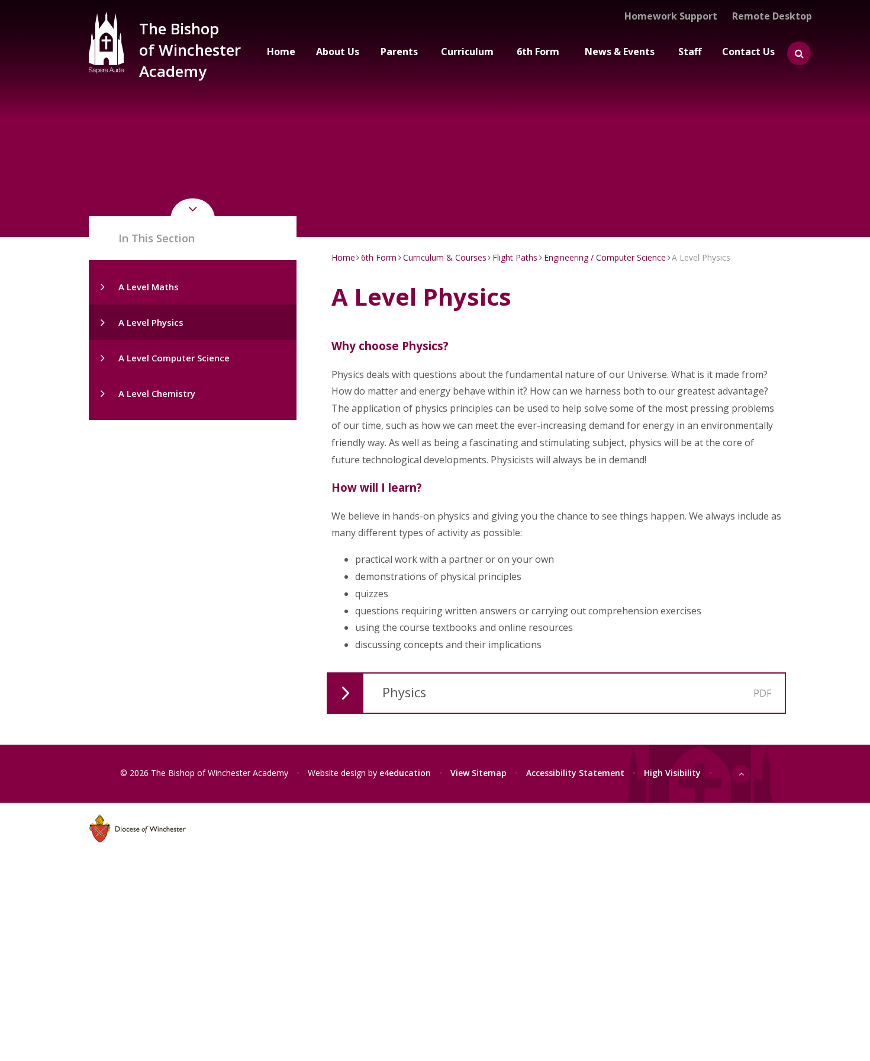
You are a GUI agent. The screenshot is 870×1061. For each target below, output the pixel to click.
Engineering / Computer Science (605, 257)
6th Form (379, 257)
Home (343, 257)
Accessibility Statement (575, 772)
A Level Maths (148, 287)
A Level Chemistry (156, 393)
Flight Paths (514, 257)
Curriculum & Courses (444, 257)
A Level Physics (150, 322)
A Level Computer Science (174, 358)
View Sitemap (478, 772)
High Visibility (672, 772)
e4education (405, 772)
